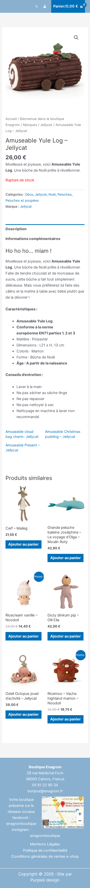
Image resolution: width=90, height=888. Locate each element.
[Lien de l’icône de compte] (44, 6)
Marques (30, 125)
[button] (36, 6)
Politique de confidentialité (45, 850)
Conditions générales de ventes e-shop (45, 856)
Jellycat (46, 125)
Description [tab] (16, 229)
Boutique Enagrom (45, 767)
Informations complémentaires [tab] (33, 238)
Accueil (11, 119)
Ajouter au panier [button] (23, 544)
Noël (52, 194)
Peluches (65, 194)
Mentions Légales (45, 844)
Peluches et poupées (22, 200)
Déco (29, 194)
